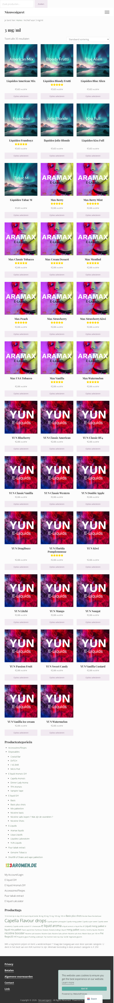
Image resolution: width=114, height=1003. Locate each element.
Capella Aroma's (18, 778)
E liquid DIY (13, 795)
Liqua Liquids (17, 834)
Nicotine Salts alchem (60, 934)
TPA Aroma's (16, 786)
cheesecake (36, 926)
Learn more (68, 982)
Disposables (14, 751)
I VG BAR (15, 764)
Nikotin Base (86, 934)
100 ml (62, 916)
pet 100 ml (96, 934)
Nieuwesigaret (14, 12)
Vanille (66, 937)
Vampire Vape (17, 790)
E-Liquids (12, 825)
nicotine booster (15, 933)
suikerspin (39, 937)
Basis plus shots (18, 804)
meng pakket (72, 929)
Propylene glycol (22, 937)
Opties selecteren (21, 96)
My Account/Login (14, 874)
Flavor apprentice (28, 930)
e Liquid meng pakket (93, 926)
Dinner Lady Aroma (19, 782)
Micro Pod (15, 769)
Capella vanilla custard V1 (22, 926)
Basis (13, 800)
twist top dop (58, 937)
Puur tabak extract (16, 847)
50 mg (46, 916)
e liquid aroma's (68, 926)
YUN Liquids (16, 842)
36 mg (41, 916)
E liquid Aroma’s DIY (15, 885)
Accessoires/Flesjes (17, 747)
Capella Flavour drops (25, 921)
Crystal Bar (15, 756)
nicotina (83, 930)
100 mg (57, 916)
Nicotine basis (17, 812)
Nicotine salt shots (74, 934)
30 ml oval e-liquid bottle (29, 916)
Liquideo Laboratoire (20, 838)
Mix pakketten (17, 808)
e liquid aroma (51, 926)
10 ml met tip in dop (12, 916)
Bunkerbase (96, 916)
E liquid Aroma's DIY (17, 773)
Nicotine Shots (17, 820)
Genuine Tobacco (19, 852)
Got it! (84, 988)
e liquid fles (78, 926)
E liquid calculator (14, 901)
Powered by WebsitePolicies (74, 994)
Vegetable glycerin (75, 937)
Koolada (45, 930)
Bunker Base (87, 916)
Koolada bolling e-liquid (57, 930)
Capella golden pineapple (56, 922)
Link (7, 989)
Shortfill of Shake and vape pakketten (25, 857)
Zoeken (41, 4)
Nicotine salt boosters (33, 934)
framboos (38, 930)
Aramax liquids (17, 830)
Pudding (32, 937)
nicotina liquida (91, 930)
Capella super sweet (89, 922)
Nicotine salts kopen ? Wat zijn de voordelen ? (32, 816)
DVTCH (14, 760)
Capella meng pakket (74, 922)
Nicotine (101, 930)
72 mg (51, 916)
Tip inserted (48, 937)
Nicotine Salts (46, 934)
